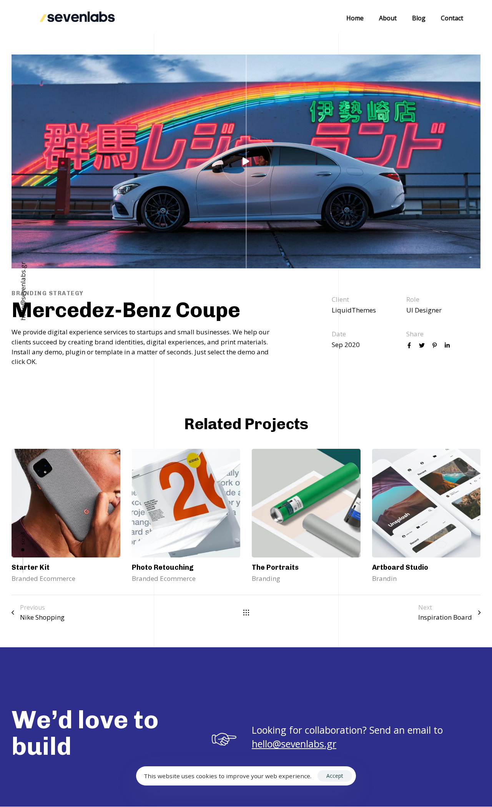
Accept (334, 775)
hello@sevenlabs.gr (22, 291)
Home (355, 18)
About (388, 18)
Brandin (384, 578)
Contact (452, 18)
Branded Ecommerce (43, 578)
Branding (266, 578)
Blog (419, 18)
